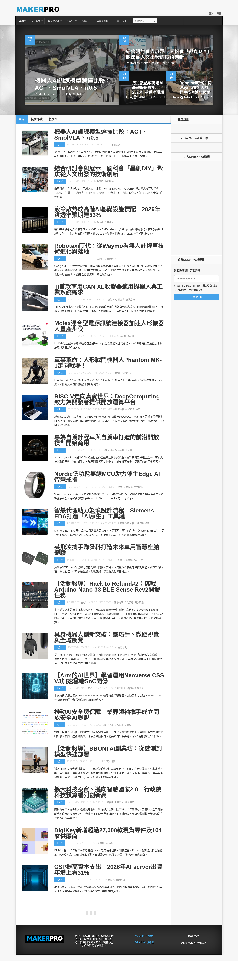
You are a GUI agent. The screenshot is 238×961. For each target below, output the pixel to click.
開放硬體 (139, 602)
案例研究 (101, 258)
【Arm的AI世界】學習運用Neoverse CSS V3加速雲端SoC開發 (109, 678)
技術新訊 (112, 299)
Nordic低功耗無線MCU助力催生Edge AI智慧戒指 (107, 477)
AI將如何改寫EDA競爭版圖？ (92, 944)
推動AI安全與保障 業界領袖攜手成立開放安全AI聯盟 (106, 715)
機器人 (121, 299)
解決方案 (130, 299)
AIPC (109, 409)
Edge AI (112, 336)
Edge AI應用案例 (139, 916)
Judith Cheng (89, 409)
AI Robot (100, 144)
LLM (104, 879)
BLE (93, 602)
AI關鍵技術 (118, 409)
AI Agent (106, 523)
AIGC (114, 523)
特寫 (138, 409)
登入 (211, 13)
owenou (55, 94)
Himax (101, 761)
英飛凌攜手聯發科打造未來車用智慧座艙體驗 (106, 550)
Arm (98, 688)
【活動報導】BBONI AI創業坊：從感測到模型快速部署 (108, 751)
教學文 (140, 688)
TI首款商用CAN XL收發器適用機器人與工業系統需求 (108, 289)
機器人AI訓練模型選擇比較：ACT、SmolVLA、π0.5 (101, 134)
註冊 (219, 13)
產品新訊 (138, 486)
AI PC (103, 409)
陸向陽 (83, 602)
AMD (108, 647)
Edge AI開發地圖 (105, 450)
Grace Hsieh (87, 761)
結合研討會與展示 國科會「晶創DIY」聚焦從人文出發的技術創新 (108, 171)
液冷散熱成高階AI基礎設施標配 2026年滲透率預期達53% (148, 90)
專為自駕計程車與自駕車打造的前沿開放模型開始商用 (106, 440)
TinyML (110, 486)
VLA (108, 144)
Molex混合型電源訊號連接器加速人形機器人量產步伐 (109, 326)
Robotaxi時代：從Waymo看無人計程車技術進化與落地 (195, 90)
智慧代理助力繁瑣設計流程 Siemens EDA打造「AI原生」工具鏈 (104, 513)
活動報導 (109, 181)
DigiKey (100, 602)
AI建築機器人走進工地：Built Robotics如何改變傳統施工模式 (109, 906)
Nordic (100, 486)
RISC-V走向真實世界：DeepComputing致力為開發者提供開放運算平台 (107, 399)
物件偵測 (154, 916)
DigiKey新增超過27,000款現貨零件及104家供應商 (108, 833)
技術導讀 (115, 144)
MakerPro (147, 63)
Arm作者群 (86, 688)
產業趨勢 (109, 222)
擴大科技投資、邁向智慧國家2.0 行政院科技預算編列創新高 (107, 792)
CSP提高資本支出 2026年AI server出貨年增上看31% (108, 869)
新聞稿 (100, 181)
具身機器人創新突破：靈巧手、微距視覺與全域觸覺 (106, 637)
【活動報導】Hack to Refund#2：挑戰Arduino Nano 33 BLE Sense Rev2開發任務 (107, 589)
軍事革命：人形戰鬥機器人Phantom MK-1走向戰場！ (108, 363)
